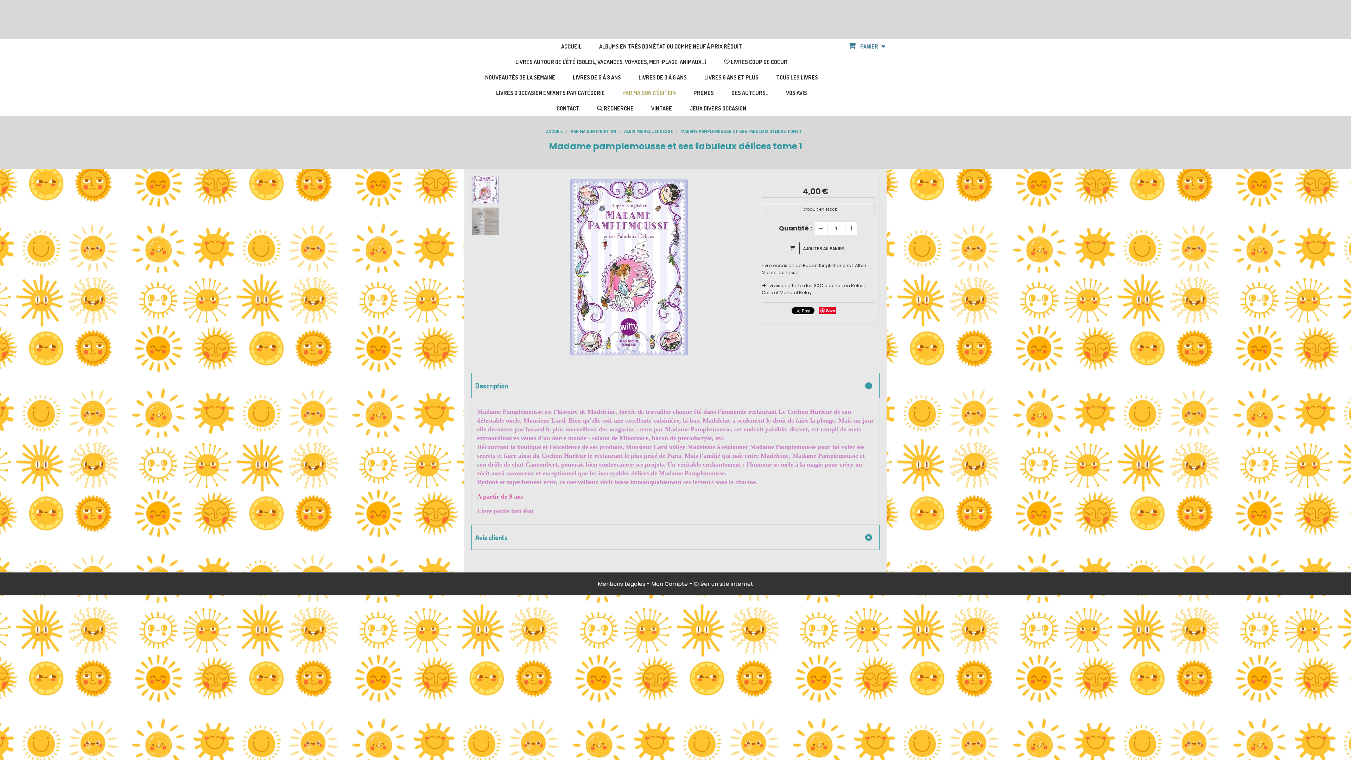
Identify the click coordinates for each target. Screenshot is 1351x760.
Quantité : (795, 228)
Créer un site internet (723, 584)
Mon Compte (669, 584)
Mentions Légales (621, 584)
